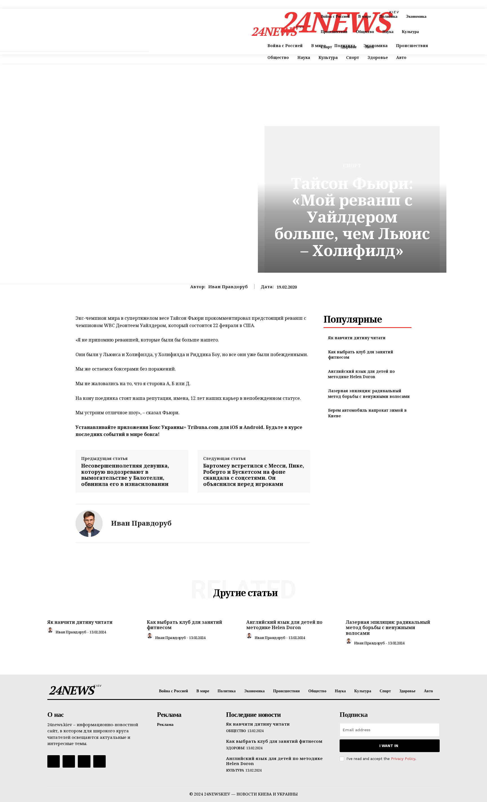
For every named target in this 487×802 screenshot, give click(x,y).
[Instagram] (69, 761)
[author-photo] (51, 631)
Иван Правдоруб (228, 286)
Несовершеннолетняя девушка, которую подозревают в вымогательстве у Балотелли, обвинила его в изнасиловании (125, 475)
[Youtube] (99, 761)
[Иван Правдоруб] (89, 523)
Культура (235, 770)
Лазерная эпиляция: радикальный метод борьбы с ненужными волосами (369, 393)
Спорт (352, 165)
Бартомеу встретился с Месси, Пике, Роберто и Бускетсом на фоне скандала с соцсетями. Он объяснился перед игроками (253, 475)
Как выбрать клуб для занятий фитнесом (184, 625)
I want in (388, 746)
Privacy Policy (403, 759)
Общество (236, 731)
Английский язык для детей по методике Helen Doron (361, 374)
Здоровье (235, 748)
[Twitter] (84, 761)
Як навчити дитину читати (357, 337)
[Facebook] (53, 761)
